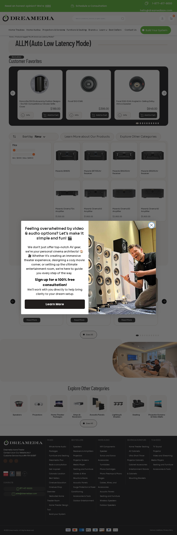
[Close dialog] (151, 225)
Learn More (55, 304)
